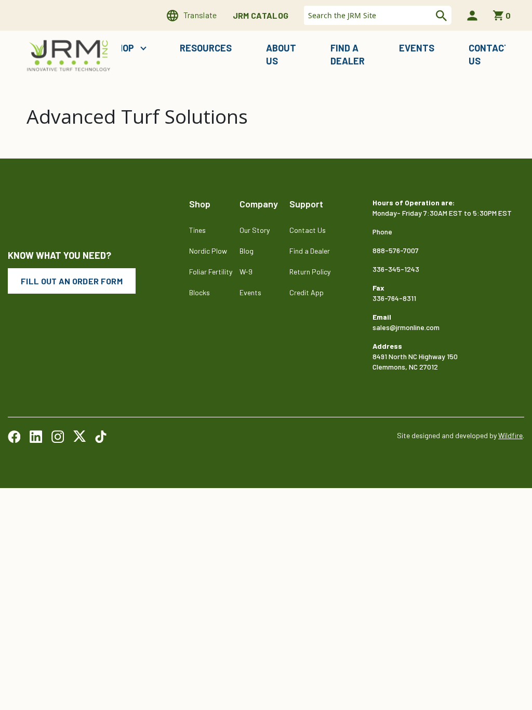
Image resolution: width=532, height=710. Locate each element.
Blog (247, 250)
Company (259, 203)
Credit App (306, 292)
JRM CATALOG (261, 15)
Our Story (255, 230)
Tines (197, 230)
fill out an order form (72, 281)
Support (306, 203)
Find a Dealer (347, 54)
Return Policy (309, 271)
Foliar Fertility (210, 271)
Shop (123, 48)
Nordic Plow (208, 250)
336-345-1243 (396, 269)
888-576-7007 (396, 250)
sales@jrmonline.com (406, 327)
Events (416, 48)
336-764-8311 (394, 298)
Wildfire (510, 435)
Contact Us (489, 54)
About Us (281, 54)
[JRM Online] (69, 55)
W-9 (246, 271)
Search (440, 15)
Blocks (199, 292)
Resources (206, 48)
